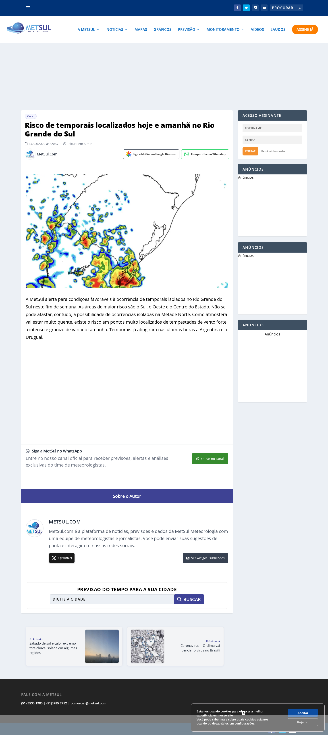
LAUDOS (278, 30)
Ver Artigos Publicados (208, 558)
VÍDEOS (257, 30)
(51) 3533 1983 (32, 703)
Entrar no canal (212, 458)
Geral (30, 116)
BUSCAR (192, 599)
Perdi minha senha (273, 151)
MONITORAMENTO (223, 30)
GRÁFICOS (162, 30)
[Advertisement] (164, 77)
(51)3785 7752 (56, 703)
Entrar (250, 151)
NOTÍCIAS (114, 30)
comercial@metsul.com (88, 703)
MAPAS (141, 30)
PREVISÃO (186, 30)
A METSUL (86, 30)
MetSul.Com (47, 154)
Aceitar (302, 713)
